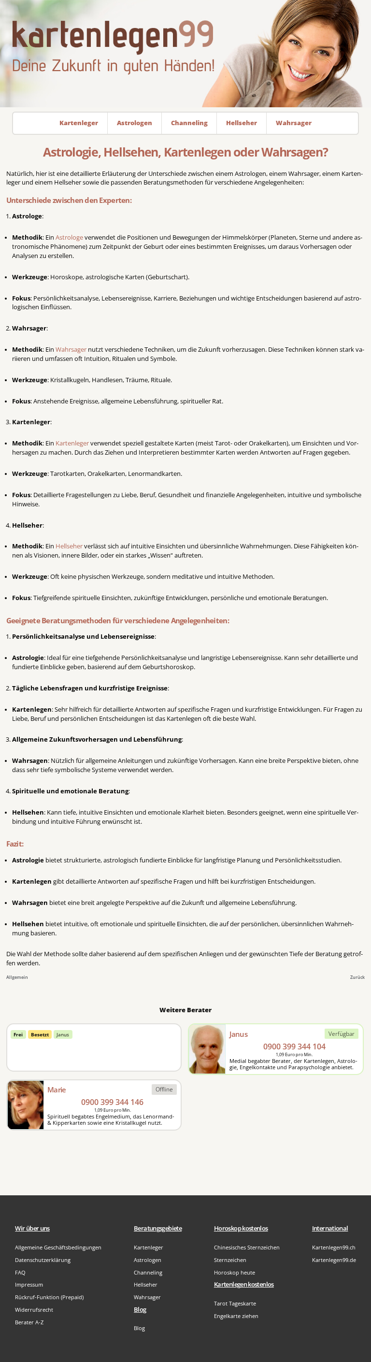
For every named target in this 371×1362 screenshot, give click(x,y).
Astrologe (69, 237)
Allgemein (17, 977)
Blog (139, 1328)
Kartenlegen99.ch (334, 1247)
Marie (56, 1089)
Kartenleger (72, 443)
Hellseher (69, 546)
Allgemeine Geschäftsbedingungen (58, 1247)
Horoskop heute (234, 1272)
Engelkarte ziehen (236, 1315)
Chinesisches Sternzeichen (247, 1247)
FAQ (20, 1272)
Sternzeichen (230, 1259)
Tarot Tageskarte (235, 1303)
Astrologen (147, 1259)
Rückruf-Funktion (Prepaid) (49, 1297)
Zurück (357, 977)
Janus (63, 1034)
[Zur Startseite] (185, 53)
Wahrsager (71, 349)
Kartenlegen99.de (334, 1259)
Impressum (29, 1284)
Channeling (148, 1272)
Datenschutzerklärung (43, 1259)
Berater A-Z (29, 1322)
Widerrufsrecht (34, 1309)
